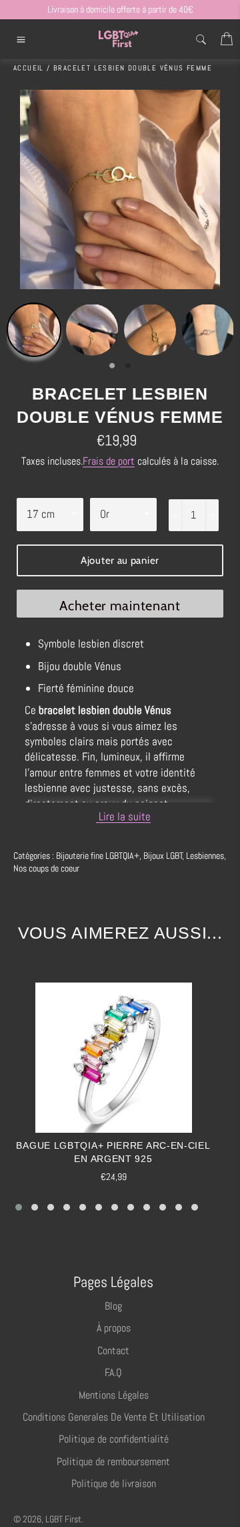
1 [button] (112, 366)
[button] (19, 1207)
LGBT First (63, 1519)
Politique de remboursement (113, 1461)
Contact (113, 1350)
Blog (113, 1306)
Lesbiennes (205, 856)
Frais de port (109, 461)
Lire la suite (123, 816)
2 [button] (128, 366)
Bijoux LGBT (163, 856)
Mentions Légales (114, 1395)
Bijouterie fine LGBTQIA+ (97, 856)
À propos (114, 1328)
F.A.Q (113, 1372)
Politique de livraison (113, 1483)
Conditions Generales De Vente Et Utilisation (114, 1417)
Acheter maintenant (120, 606)
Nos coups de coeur (46, 868)
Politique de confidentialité (114, 1439)
